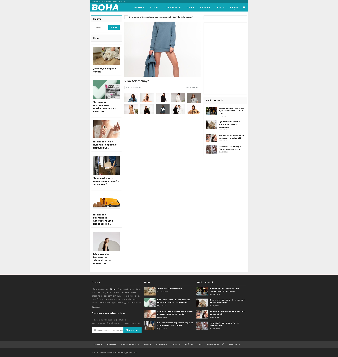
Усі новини (106, 2)
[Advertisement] (225, 41)
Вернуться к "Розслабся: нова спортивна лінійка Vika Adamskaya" (161, 17)
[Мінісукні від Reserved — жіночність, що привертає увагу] (106, 241)
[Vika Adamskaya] (131, 97)
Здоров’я (205, 7)
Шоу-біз (154, 7)
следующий (192, 88)
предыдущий (134, 88)
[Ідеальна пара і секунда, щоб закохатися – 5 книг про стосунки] (211, 111)
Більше (234, 7)
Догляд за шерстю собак (169, 288)
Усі (200, 344)
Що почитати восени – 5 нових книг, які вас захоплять (231, 124)
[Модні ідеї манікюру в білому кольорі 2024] (211, 149)
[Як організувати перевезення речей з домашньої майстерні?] (106, 165)
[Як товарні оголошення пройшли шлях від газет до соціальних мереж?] (106, 89)
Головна (139, 7)
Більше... (96, 307)
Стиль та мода (173, 7)
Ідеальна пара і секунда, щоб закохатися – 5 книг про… (231, 110)
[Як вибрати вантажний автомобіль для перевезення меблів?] (106, 202)
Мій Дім (189, 344)
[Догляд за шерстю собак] (106, 56)
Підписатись (132, 330)
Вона (113, 289)
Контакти (96, 2)
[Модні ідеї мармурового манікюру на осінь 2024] (211, 138)
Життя (220, 7)
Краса (190, 7)
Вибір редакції (119, 2)
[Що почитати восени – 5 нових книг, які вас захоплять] (211, 124)
